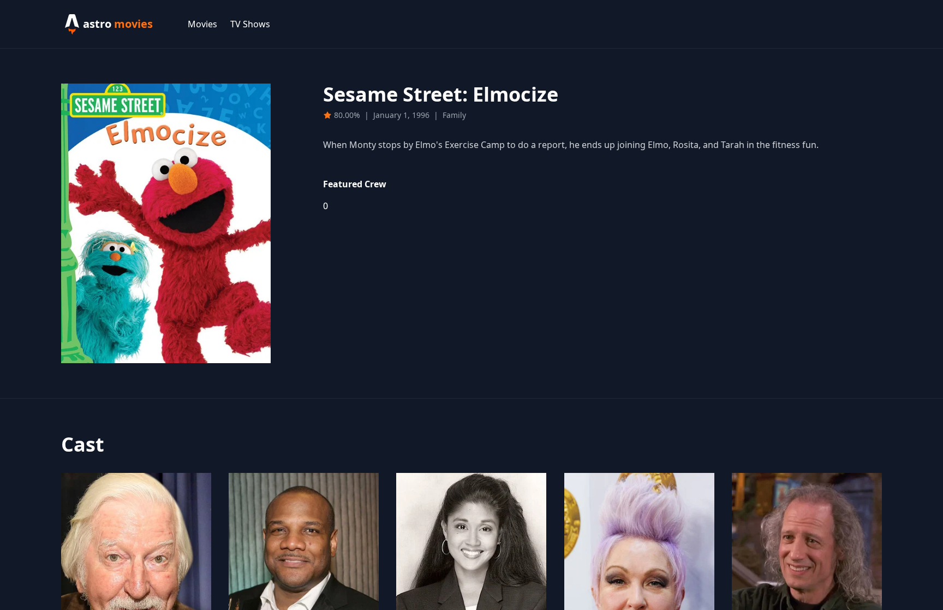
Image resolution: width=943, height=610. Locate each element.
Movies (202, 24)
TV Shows (250, 24)
